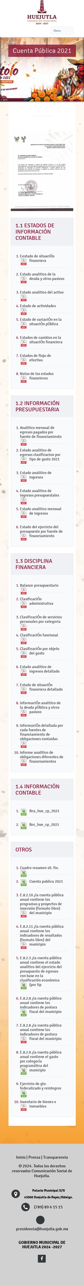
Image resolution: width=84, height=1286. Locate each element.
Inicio (21, 1157)
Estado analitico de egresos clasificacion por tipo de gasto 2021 (40, 454)
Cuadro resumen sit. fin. (39, 868)
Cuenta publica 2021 (46, 881)
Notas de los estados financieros (37, 375)
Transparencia (55, 1157)
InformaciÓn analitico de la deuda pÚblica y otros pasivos (40, 707)
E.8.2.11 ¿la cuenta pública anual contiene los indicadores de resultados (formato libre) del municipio (42, 935)
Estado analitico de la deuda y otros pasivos (42, 276)
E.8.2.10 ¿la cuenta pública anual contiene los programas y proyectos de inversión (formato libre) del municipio (42, 904)
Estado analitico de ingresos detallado (40, 669)
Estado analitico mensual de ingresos (40, 511)
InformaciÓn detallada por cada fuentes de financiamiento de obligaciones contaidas (41, 732)
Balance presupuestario (39, 585)
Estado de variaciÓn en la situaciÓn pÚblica (41, 321)
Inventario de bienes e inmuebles (38, 1104)
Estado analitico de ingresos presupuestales (39, 493)
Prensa (34, 1157)
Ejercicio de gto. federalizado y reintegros (40, 1085)
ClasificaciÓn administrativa (36, 601)
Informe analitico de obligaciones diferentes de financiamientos (41, 757)
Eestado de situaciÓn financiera (37, 258)
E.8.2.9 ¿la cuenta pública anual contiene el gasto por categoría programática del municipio (41, 1061)
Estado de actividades (38, 306)
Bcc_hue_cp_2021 (44, 824)
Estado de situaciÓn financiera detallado (41, 687)
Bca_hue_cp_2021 (44, 811)
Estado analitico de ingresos (36, 474)
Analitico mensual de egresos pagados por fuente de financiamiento (41, 432)
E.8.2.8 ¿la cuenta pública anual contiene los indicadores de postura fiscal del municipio (41, 1005)
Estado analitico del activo (42, 292)
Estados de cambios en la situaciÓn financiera (41, 339)
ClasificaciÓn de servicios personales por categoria (41, 619)
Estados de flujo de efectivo (35, 357)
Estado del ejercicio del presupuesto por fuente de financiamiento (41, 531)
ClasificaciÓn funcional (39, 635)
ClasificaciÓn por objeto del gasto (39, 650)
